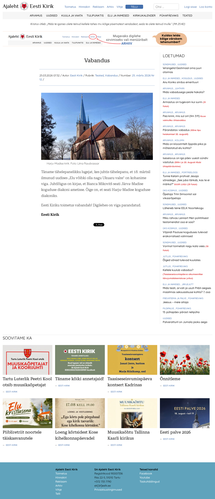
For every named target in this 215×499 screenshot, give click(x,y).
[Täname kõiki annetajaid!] (80, 373)
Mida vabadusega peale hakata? (183, 92)
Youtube (145, 477)
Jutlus (167, 256)
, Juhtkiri (179, 88)
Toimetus (70, 6)
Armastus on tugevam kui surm (183, 102)
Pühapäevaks (169, 15)
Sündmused (169, 64)
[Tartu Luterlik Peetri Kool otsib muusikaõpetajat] (27, 373)
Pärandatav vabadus (176, 130)
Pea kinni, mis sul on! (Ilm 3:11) (181, 116)
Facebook (146, 473)
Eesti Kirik (42, 6)
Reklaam (98, 6)
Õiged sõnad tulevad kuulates (182, 260)
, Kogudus (187, 78)
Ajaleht (11, 6)
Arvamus (36, 15)
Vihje (120, 6)
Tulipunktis (95, 15)
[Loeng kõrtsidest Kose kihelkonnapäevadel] (80, 427)
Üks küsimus (170, 190)
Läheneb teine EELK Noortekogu (183, 208)
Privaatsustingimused (108, 489)
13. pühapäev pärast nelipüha (181, 312)
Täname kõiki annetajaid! (79, 378)
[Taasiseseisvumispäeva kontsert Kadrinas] (132, 373)
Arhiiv (110, 6)
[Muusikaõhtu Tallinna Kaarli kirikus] (132, 427)
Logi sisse (190, 6)
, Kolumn (179, 140)
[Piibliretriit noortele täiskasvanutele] (27, 427)
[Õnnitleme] (185, 373)
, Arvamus (179, 112)
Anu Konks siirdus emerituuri (181, 82)
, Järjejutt (187, 284)
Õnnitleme (170, 378)
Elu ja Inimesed (118, 15)
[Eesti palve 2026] (185, 427)
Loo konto (205, 6)
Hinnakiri (84, 6)
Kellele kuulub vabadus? (178, 270)
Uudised (51, 15)
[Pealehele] (24, 9)
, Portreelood (189, 172)
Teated (187, 15)
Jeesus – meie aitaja (175, 302)
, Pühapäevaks (179, 256)
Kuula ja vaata (72, 15)
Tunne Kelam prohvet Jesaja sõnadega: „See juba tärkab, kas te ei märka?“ (186, 180)
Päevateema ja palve (175, 298)
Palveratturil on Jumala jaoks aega (185, 322)
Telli (57, 493)
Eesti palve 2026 (175, 432)
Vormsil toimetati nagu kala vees (184, 246)
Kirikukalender (144, 15)
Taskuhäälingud (150, 481)
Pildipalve (169, 308)
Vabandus (111, 75)
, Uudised (181, 64)
